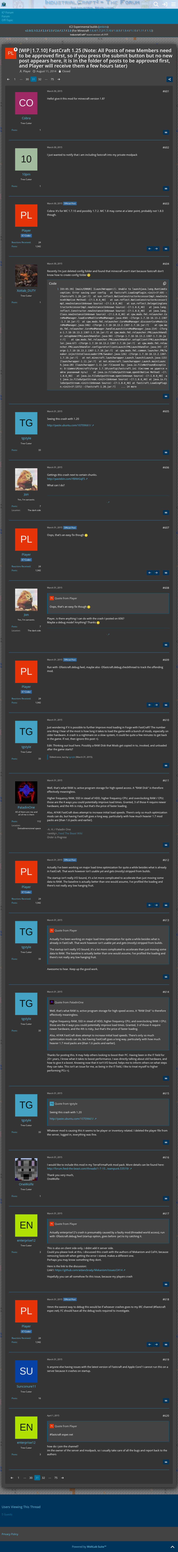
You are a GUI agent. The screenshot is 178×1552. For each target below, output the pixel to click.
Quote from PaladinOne (69, 1002)
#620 (166, 1415)
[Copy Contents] (164, 283)
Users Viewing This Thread (21, 1507)
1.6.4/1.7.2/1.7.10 (101, 30)
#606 (166, 467)
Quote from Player (66, 598)
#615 (166, 1093)
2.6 (57, 30)
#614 (166, 992)
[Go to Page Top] (172, 1547)
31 (33, 79)
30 (27, 79)
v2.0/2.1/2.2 (32, 30)
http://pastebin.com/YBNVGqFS (66, 478)
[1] (54, 289)
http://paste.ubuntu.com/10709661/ (69, 425)
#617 (166, 1213)
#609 (166, 660)
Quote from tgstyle (66, 1103)
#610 (166, 720)
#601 (166, 91)
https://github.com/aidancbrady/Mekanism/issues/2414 (89, 1270)
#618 (166, 1299)
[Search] (156, 4)
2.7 (63, 30)
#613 (166, 920)
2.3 (44, 30)
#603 (166, 203)
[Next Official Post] (156, 248)
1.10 (133, 30)
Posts (14, 130)
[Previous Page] (8, 79)
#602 (166, 147)
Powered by (89, 1546)
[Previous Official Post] (150, 248)
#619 (166, 1359)
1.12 (149, 30)
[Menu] (173, 4)
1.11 (141, 30)
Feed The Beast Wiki (70, 833)
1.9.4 (126, 30)
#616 (166, 1157)
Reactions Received (21, 242)
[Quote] (166, 132)
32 (39, 79)
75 (52, 79)
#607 (166, 527)
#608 (166, 587)
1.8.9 (117, 30)
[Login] (164, 4)
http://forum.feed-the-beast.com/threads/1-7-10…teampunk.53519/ (88, 1168)
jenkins (103, 26)
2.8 (69, 30)
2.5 (51, 30)
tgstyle (72, 757)
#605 (166, 411)
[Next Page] (59, 79)
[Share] (170, 79)
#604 (166, 263)
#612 (166, 860)
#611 (166, 780)
